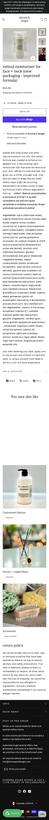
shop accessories (10, 636)
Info (6, 704)
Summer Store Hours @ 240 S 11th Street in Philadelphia (24, 781)
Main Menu (11, 712)
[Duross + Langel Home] (24, 546)
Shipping (7, 93)
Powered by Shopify (33, 817)
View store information (16, 143)
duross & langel (24, 19)
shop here (9, 518)
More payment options (24, 126)
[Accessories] (24, 605)
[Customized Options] (24, 487)
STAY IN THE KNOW (16, 721)
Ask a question (12, 371)
